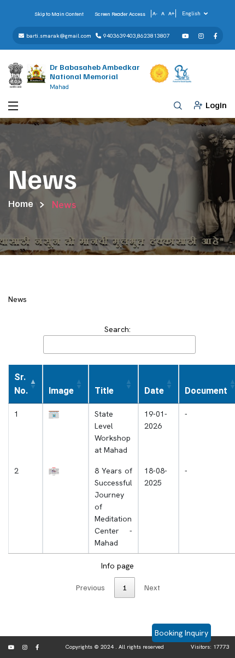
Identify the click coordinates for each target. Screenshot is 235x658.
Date (154, 391)
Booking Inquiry (181, 633)
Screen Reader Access (120, 13)
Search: (117, 329)
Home (20, 203)
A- (154, 13)
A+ (171, 13)
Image (61, 391)
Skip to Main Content (59, 13)
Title (104, 391)
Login (216, 104)
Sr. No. (21, 384)
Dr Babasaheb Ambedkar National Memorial (95, 71)
